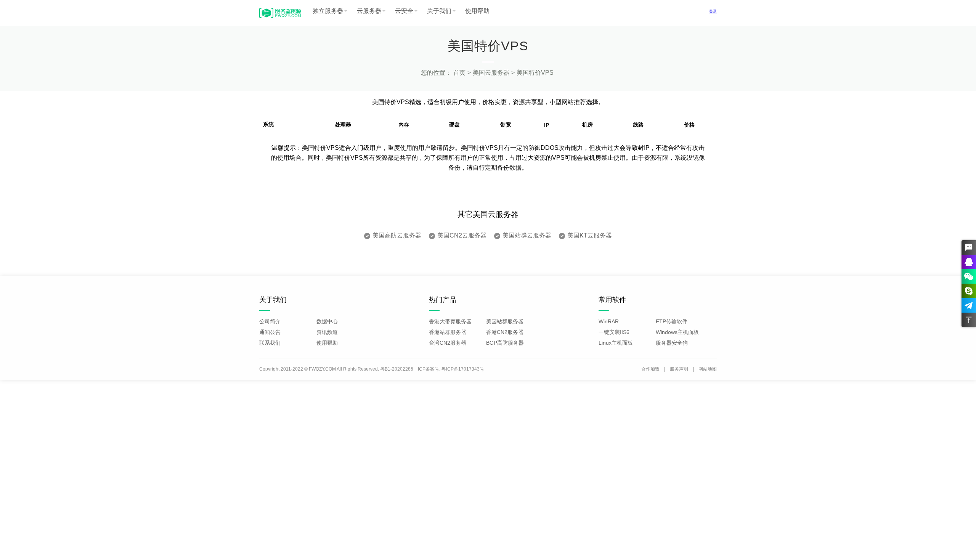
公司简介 (270, 321)
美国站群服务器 (504, 321)
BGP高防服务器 (505, 343)
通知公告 (270, 332)
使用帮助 (477, 11)
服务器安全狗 (672, 343)
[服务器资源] (280, 17)
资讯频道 (327, 332)
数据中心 (327, 321)
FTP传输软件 (671, 321)
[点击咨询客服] (969, 247)
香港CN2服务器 (504, 332)
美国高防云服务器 (396, 235)
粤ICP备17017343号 (462, 369)
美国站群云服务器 (526, 235)
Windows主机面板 (677, 332)
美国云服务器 (491, 72)
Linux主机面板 (616, 343)
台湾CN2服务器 (447, 343)
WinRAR (609, 321)
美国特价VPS (535, 72)
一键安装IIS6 (614, 332)
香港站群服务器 (447, 332)
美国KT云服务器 (589, 235)
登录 (713, 11)
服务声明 (679, 369)
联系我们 (270, 343)
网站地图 (707, 369)
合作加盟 (650, 369)
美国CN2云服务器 (461, 235)
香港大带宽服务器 (450, 321)
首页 (459, 72)
